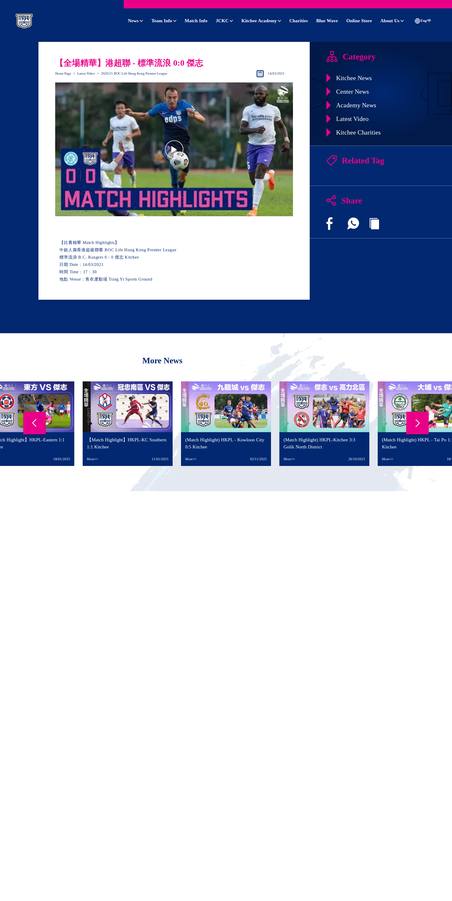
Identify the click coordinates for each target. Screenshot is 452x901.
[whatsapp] (353, 224)
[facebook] (329, 223)
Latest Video (86, 73)
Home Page (63, 73)
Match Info (196, 20)
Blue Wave (327, 20)
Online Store (359, 20)
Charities (298, 20)
